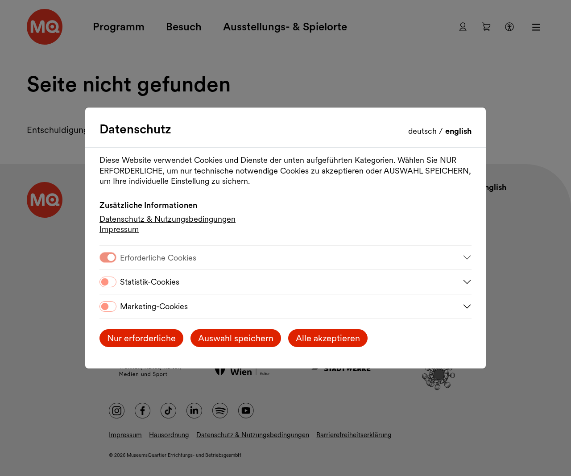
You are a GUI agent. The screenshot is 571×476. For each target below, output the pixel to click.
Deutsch (423, 131)
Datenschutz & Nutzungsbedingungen (167, 219)
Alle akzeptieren (328, 338)
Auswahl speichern (235, 338)
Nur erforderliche (141, 338)
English (458, 131)
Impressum (119, 229)
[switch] (107, 282)
